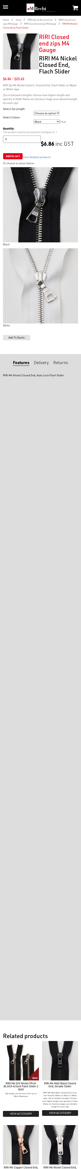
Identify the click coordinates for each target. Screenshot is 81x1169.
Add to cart (13, 156)
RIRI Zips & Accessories (40, 19)
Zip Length (9, 113)
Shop (18, 19)
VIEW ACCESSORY (21, 1113)
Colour (7, 122)
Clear (63, 121)
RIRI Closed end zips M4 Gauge (40, 23)
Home (6, 19)
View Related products (37, 157)
